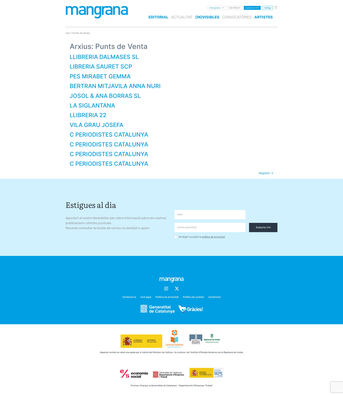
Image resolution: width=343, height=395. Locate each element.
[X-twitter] (177, 288)
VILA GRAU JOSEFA (96, 124)
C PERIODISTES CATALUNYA (109, 134)
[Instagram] (166, 288)
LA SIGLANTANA (92, 105)
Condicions (214, 297)
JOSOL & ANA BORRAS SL (105, 95)
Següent (266, 173)
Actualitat (182, 17)
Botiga (267, 7)
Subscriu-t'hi (263, 227)
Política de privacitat (167, 297)
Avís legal (145, 297)
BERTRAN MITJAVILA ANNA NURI (115, 85)
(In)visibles (207, 17)
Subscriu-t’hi (252, 7)
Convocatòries (237, 17)
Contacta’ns (129, 297)
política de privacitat (213, 236)
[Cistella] (275, 7)
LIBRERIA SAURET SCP (101, 66)
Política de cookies (193, 297)
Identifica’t (234, 7)
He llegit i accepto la (202, 237)
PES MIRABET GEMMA (100, 76)
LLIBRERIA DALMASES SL (104, 56)
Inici (68, 33)
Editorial (158, 17)
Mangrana (214, 7)
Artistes (263, 17)
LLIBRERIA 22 (88, 115)
